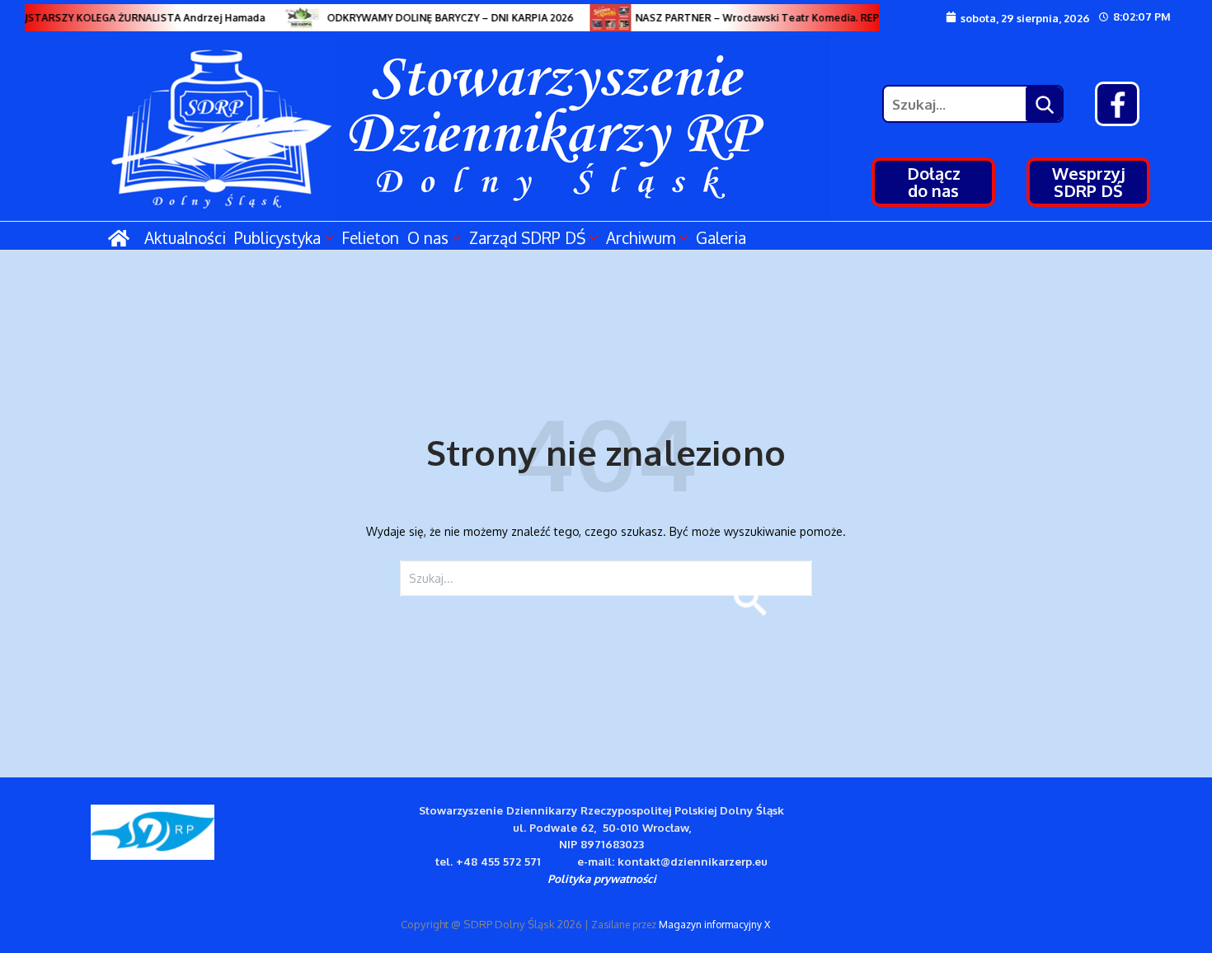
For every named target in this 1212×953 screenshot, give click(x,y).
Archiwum (640, 237)
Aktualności (185, 237)
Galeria (721, 237)
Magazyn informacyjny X (714, 924)
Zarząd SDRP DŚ (527, 237)
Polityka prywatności (601, 878)
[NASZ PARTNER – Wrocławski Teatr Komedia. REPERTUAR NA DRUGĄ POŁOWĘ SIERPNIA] (604, 17)
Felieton (370, 237)
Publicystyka (277, 237)
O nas (428, 237)
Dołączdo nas (934, 181)
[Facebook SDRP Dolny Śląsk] (1117, 104)
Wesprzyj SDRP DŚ (1088, 181)
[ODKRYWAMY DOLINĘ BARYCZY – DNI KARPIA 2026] (296, 17)
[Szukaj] (1044, 104)
